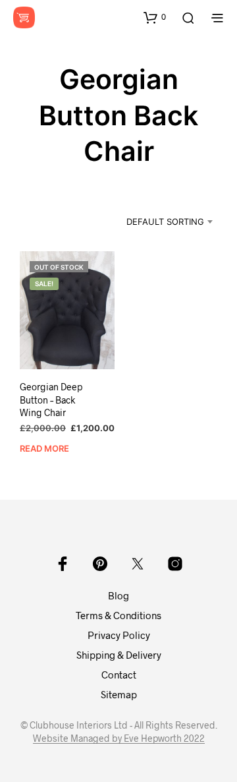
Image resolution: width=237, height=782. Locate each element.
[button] (155, 17)
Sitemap (119, 694)
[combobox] (158, 221)
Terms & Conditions (118, 615)
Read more (44, 448)
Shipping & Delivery (118, 655)
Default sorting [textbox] (165, 221)
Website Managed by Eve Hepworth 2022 (119, 738)
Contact (118, 674)
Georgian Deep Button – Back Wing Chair (51, 399)
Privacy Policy (119, 635)
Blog (118, 595)
